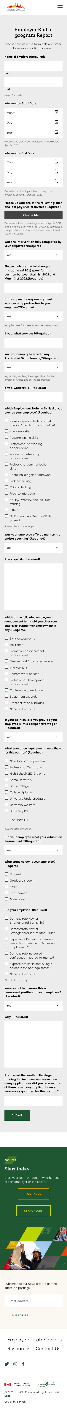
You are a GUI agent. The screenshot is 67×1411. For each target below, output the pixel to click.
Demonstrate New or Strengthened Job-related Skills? (32, 931)
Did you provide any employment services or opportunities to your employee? (28, 303)
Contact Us (48, 1348)
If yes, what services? (27, 333)
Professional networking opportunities (26, 446)
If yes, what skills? (25, 388)
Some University (21, 780)
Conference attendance (26, 690)
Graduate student (22, 880)
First (7, 73)
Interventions (19, 667)
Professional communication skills (29, 466)
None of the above (22, 709)
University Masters (22, 805)
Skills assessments (22, 638)
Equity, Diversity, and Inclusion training (30, 502)
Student (15, 874)
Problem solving (20, 481)
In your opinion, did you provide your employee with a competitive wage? (30, 724)
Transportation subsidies (27, 703)
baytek (21, 1401)
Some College (19, 786)
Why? (16, 1017)
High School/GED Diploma (27, 773)
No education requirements (28, 761)
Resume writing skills (24, 437)
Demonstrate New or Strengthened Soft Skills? (27, 920)
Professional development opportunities (27, 682)
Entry (13, 887)
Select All (20, 820)
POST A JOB (34, 1193)
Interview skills (19, 431)
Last (7, 89)
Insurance (16, 645)
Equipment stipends (23, 696)
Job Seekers (48, 1340)
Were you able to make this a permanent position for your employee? (32, 992)
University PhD (19, 811)
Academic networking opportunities (25, 456)
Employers (19, 1340)
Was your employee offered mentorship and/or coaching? (32, 536)
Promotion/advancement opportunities (27, 653)
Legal (7, 1395)
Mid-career (17, 899)
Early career (18, 893)
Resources (19, 1348)
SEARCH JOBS (33, 1210)
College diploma (21, 792)
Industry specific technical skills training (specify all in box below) (32, 423)
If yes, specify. (22, 559)
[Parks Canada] (17, 1384)
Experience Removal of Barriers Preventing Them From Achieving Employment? (32, 943)
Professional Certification (27, 767)
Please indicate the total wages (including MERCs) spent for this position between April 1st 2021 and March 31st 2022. (29, 272)
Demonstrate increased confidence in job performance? (32, 955)
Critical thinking (20, 487)
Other (14, 510)
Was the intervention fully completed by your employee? (32, 244)
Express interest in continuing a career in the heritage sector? (31, 966)
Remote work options (24, 674)
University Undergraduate (28, 798)
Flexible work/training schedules (32, 661)
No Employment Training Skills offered (30, 518)
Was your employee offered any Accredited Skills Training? (31, 356)
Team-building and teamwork (31, 475)
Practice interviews (23, 493)
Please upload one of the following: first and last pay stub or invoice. (33, 205)
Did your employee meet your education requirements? (33, 839)
